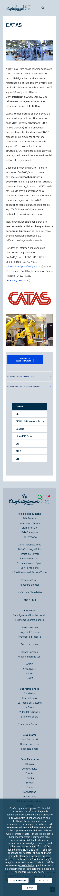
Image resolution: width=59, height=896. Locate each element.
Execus (20, 428)
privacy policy (36, 871)
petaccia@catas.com (17, 280)
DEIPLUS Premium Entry (30, 421)
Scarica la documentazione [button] (23, 359)
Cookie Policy (26, 865)
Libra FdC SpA (24, 436)
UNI (18, 458)
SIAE (18, 451)
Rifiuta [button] (29, 887)
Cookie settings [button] (18, 880)
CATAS (19, 406)
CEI (17, 413)
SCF (18, 443)
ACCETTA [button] (43, 880)
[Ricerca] (41, 7)
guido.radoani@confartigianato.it (24, 266)
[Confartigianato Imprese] (18, 7)
